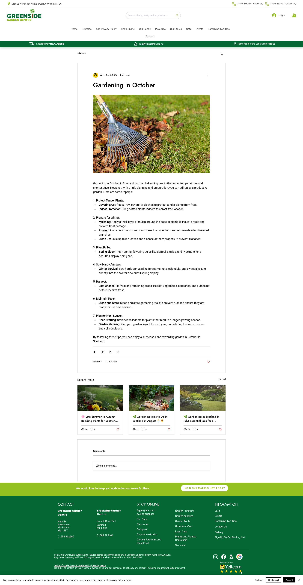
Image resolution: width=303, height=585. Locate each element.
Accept (289, 580)
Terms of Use (60, 565)
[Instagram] (216, 557)
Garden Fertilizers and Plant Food (149, 541)
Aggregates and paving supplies (145, 512)
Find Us (271, 44)
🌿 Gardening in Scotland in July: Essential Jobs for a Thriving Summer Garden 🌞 (202, 419)
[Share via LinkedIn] (110, 351)
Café (217, 510)
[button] (294, 15)
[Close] (299, 579)
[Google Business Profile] (239, 557)
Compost (142, 529)
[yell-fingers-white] (231, 557)
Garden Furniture (184, 510)
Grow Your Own (183, 526)
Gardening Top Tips (226, 521)
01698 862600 (277, 3)
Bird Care (142, 519)
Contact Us (221, 526)
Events (218, 515)
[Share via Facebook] (94, 351)
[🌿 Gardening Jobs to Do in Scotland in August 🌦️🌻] (151, 398)
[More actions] (208, 75)
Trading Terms (99, 565)
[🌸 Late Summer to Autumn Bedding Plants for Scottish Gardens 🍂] (100, 398)
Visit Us (15, 4)
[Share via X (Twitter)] (102, 351)
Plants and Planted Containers (185, 538)
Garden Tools (182, 521)
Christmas (142, 524)
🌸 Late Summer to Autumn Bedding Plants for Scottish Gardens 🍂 (98, 419)
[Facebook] (223, 557)
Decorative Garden (147, 534)
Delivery (219, 532)
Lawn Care (181, 531)
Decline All (273, 580)
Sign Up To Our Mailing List (230, 537)
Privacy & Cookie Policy (79, 565)
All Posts (81, 53)
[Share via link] (117, 351)
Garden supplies (184, 516)
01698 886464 (244, 3)
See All (222, 379)
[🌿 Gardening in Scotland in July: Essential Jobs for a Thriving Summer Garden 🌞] (203, 398)
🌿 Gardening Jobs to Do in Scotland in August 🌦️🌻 (150, 419)
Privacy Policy (125, 580)
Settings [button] (259, 580)
